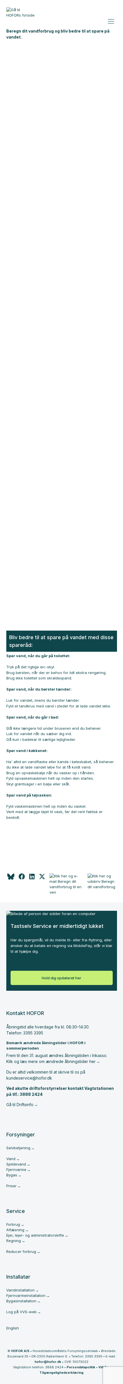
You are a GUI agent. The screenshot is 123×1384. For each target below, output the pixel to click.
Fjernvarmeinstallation (25, 1295)
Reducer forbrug (21, 1251)
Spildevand (16, 1164)
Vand (10, 1158)
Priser (11, 1186)
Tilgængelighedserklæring (61, 1373)
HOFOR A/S (20, 1351)
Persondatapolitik (81, 1367)
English (12, 1328)
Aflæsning (15, 1229)
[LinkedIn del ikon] (32, 878)
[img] (42, 878)
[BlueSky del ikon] (10, 878)
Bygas (11, 1175)
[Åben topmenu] (112, 20)
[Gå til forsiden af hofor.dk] (20, 14)
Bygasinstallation (21, 1301)
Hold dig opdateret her (61, 978)
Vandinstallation (20, 1290)
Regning (13, 1240)
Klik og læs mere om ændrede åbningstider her (51, 1061)
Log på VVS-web (21, 1311)
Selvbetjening (18, 1148)
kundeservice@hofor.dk (29, 1078)
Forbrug (13, 1224)
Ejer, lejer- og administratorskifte (35, 1235)
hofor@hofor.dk (48, 1362)
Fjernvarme (16, 1169)
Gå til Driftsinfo (19, 1104)
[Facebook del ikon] (22, 878)
